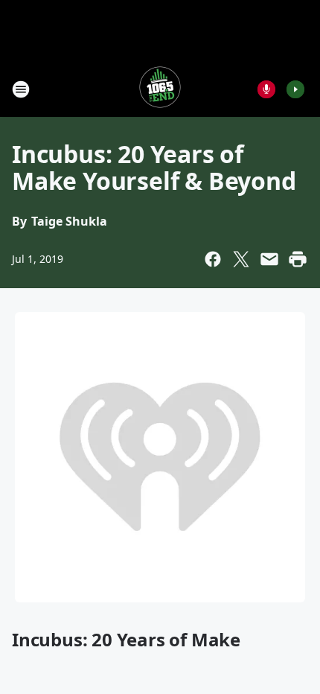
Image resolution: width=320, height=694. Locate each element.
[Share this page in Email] (269, 259)
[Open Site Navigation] (21, 89)
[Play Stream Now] (295, 89)
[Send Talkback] (266, 89)
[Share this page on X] (241, 259)
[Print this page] (297, 259)
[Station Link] (160, 89)
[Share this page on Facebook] (212, 259)
